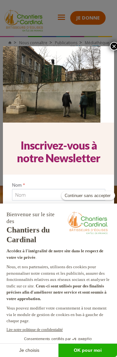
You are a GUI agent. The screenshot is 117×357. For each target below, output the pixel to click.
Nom (18, 185)
